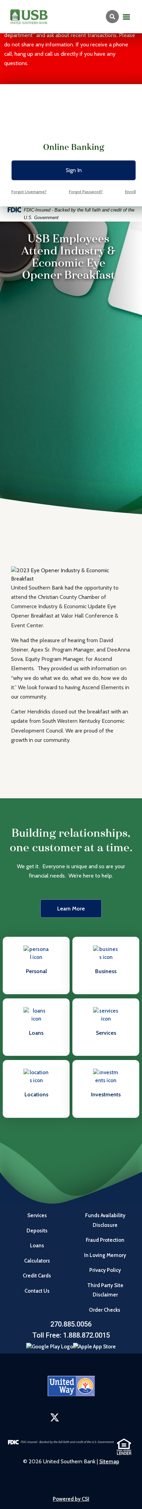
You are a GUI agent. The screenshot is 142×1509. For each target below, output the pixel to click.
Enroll (130, 191)
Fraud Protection (105, 1240)
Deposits (37, 1231)
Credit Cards (37, 1276)
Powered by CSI (71, 1499)
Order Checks (105, 1310)
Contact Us (37, 1291)
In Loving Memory (105, 1255)
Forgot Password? (86, 191)
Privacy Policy (105, 1270)
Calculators (37, 1261)
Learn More (71, 908)
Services (37, 1215)
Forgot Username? (29, 191)
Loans (37, 1245)
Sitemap (109, 1461)
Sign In (74, 170)
